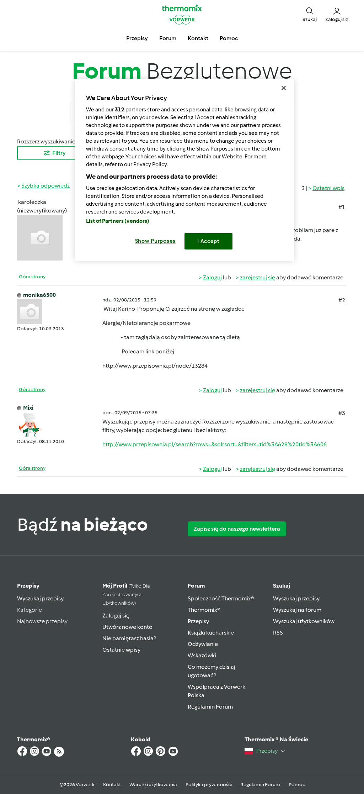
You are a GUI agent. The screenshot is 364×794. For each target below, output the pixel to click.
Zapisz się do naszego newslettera (237, 528)
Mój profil (126, 594)
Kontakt (112, 785)
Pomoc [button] (229, 38)
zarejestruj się (257, 277)
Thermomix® (204, 609)
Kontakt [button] (198, 38)
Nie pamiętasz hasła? (129, 638)
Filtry (59, 152)
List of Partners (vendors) (118, 221)
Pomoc (297, 785)
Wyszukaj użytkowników (303, 621)
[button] (310, 14)
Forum (196, 585)
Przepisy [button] (137, 38)
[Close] (283, 88)
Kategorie (29, 609)
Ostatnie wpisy (121, 649)
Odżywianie (203, 644)
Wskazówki (202, 655)
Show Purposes (155, 241)
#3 (341, 413)
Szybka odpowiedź (45, 185)
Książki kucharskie (211, 632)
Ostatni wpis (328, 188)
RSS (278, 632)
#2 (341, 300)
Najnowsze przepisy (42, 621)
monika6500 (39, 294)
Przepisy (28, 585)
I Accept (208, 241)
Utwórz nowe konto (127, 627)
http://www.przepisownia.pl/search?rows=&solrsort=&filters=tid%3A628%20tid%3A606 (214, 444)
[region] (184, 170)
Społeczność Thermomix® (221, 598)
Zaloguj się (115, 615)
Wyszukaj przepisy (40, 598)
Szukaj (281, 585)
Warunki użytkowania (153, 785)
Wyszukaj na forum (297, 609)
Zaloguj (212, 277)
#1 (341, 207)
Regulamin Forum (210, 706)
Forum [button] (167, 38)
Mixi (28, 407)
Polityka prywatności (209, 785)
